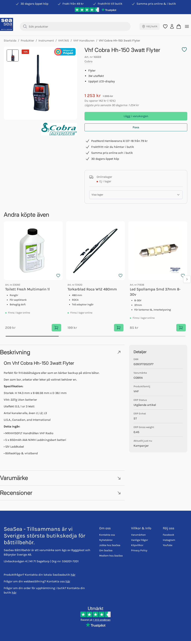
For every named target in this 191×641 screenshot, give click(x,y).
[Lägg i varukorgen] (56, 327)
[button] (62, 352)
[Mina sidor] (172, 26)
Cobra (88, 61)
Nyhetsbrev (105, 540)
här (73, 574)
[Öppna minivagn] (178, 26)
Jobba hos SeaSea (109, 545)
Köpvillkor (137, 545)
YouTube (167, 545)
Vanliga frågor (139, 540)
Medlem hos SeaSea (111, 555)
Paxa (136, 127)
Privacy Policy (139, 550)
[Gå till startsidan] (6, 24)
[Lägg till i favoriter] (58, 276)
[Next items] (187, 279)
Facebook (168, 534)
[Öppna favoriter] (165, 26)
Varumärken (138, 534)
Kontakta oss (107, 534)
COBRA (138, 377)
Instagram (169, 540)
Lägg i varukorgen (136, 116)
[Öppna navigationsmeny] (187, 26)
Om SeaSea (105, 550)
